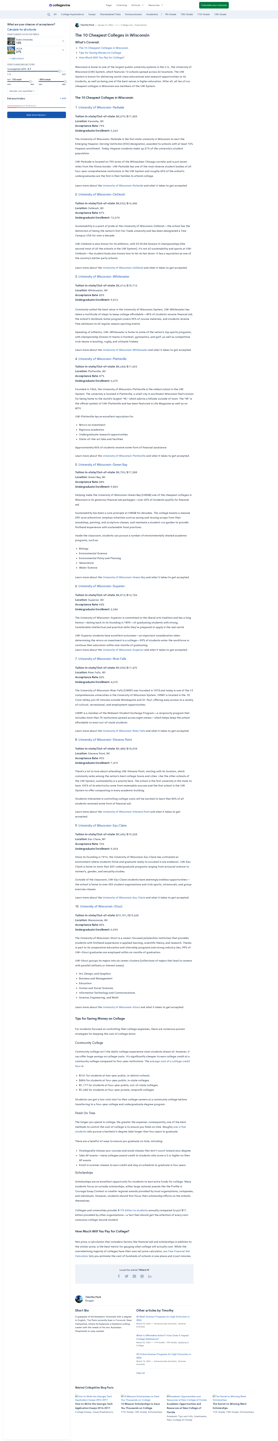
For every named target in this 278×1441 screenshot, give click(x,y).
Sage (108, 5)
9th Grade (170, 14)
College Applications (72, 14)
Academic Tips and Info (180, 1416)
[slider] (59, 71)
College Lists (127, 25)
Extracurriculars (133, 14)
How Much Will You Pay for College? (101, 57)
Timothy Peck (87, 25)
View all (140, 1372)
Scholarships (155, 1411)
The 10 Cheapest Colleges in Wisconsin (103, 48)
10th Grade (187, 14)
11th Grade (203, 14)
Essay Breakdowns (103, 1411)
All (55, 14)
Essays (92, 14)
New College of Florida (179, 1419)
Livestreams (200, 1416)
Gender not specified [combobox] (20, 90)
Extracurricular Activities (165, 1323)
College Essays (83, 1411)
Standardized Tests (110, 14)
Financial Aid (140, 25)
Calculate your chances (214, 5)
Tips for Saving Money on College (100, 52)
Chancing (121, 5)
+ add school (16, 58)
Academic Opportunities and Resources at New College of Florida (184, 1408)
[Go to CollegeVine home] (59, 5)
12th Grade (220, 14)
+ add (63, 98)
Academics (152, 14)
